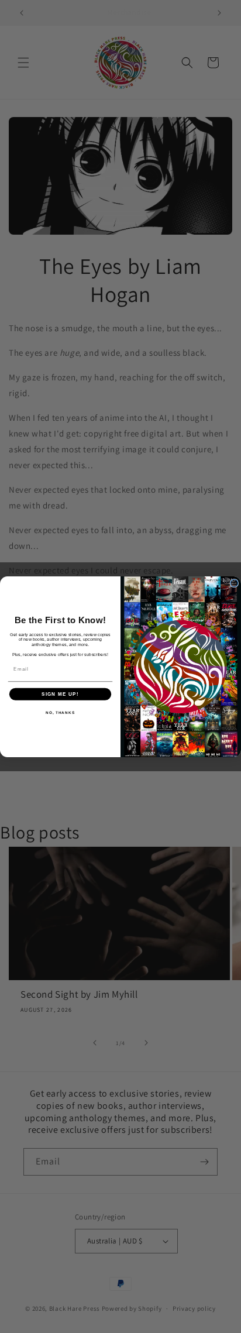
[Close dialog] (234, 583)
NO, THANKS (60, 712)
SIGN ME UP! (60, 693)
